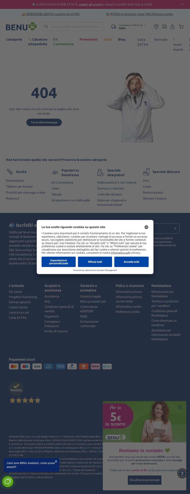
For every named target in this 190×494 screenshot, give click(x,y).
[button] (7, 481)
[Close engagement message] (56, 461)
